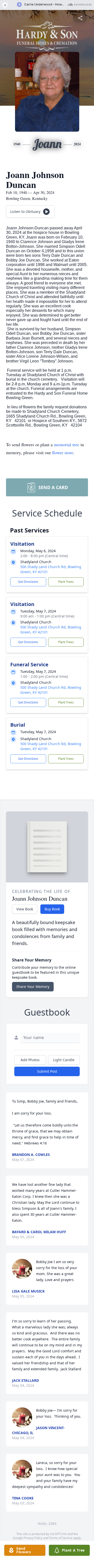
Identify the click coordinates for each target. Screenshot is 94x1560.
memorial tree (66, 444)
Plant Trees (66, 582)
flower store (62, 452)
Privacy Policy (33, 1538)
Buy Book (52, 909)
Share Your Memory (32, 986)
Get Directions (28, 582)
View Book (24, 909)
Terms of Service (60, 1538)
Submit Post (47, 1071)
